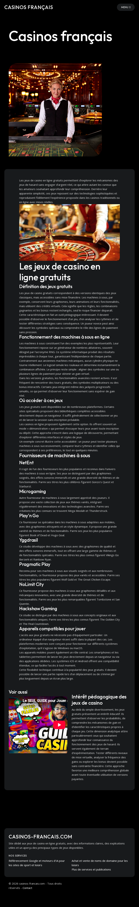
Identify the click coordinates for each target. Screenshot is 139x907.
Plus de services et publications (91, 869)
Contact (27, 888)
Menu (125, 7)
